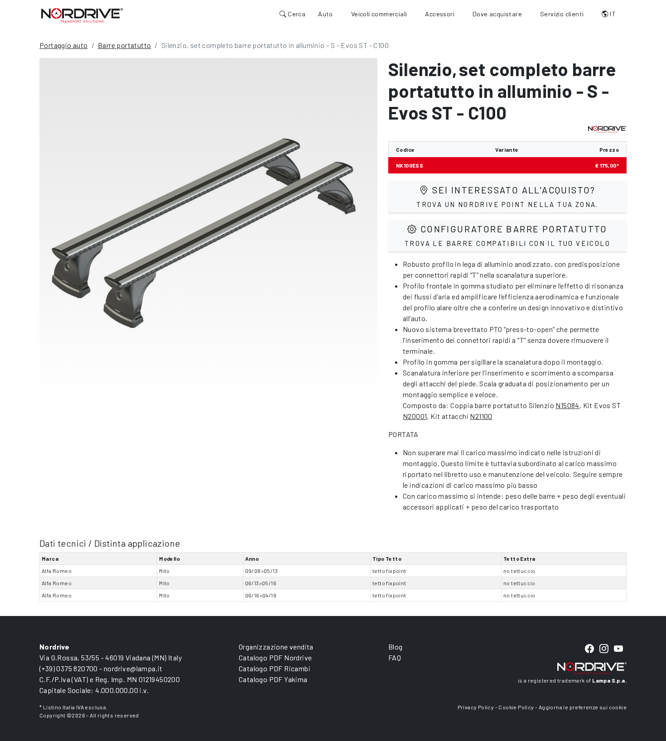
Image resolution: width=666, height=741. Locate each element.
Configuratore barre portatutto (507, 235)
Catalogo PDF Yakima (273, 679)
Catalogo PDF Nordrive (275, 657)
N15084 (567, 405)
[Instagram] (603, 649)
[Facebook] (589, 649)
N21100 (481, 416)
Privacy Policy (476, 707)
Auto (325, 14)
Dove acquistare (497, 14)
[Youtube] (618, 649)
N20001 (415, 416)
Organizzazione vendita (276, 646)
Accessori (439, 14)
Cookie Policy (516, 707)
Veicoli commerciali (379, 14)
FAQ (394, 657)
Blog (395, 646)
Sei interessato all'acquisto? (507, 196)
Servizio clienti (562, 14)
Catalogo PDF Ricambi (274, 668)
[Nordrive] (82, 15)
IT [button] (612, 14)
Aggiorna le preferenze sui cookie (583, 707)
